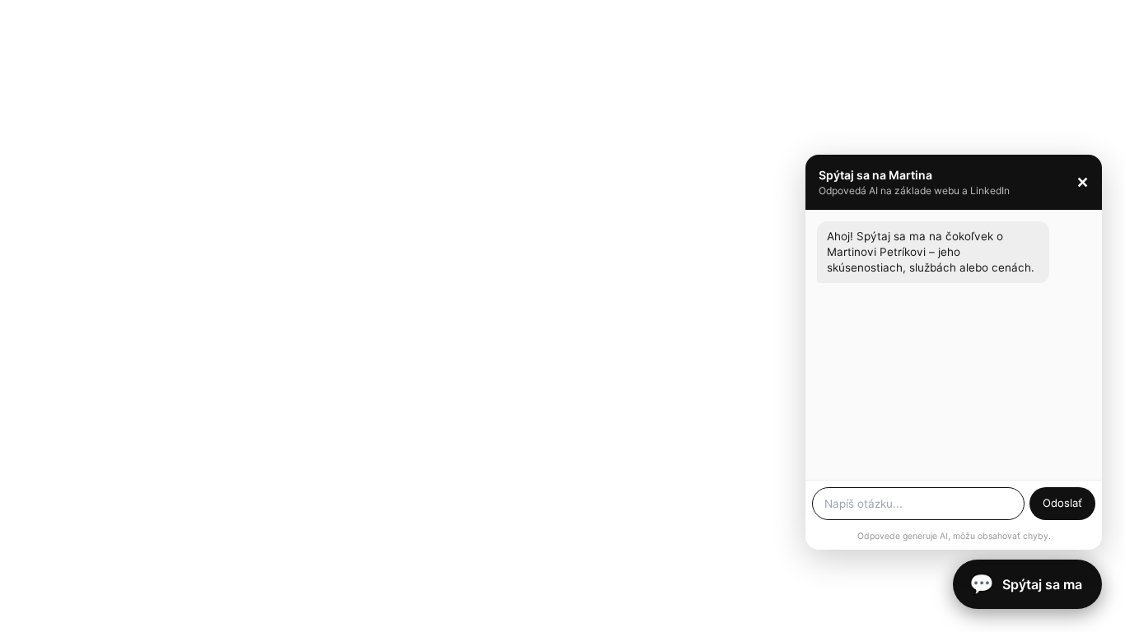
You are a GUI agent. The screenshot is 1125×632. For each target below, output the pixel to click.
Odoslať (1062, 502)
